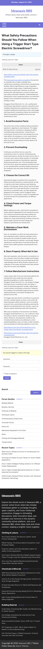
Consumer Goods (8, 422)
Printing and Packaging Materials (13, 438)
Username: (6, 359)
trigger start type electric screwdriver (18, 80)
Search (5, 389)
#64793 (37, 69)
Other (4, 434)
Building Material (7, 403)
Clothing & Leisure (8, 415)
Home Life (5, 426)
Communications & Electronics (12, 419)
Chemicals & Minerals (9, 411)
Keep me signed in (11, 374)
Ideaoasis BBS (21, 11)
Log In (7, 378)
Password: (6, 366)
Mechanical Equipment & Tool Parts (14, 430)
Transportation (7, 442)
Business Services (8, 407)
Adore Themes (22, 646)
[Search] (39, 25)
